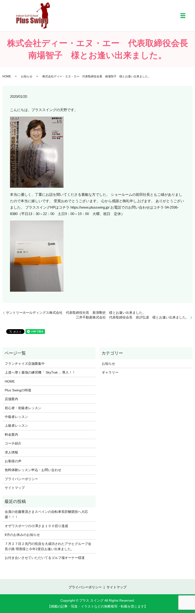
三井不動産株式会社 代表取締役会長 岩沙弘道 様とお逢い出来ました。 (132, 317)
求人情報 (11, 452)
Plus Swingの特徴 (18, 390)
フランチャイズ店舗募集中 (25, 363)
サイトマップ (15, 488)
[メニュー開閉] (182, 15)
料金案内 (11, 434)
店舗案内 (11, 399)
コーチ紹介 (13, 443)
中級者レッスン (16, 417)
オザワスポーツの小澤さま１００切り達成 (36, 526)
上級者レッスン (16, 425)
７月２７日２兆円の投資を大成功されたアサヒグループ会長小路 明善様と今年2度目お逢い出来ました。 (48, 546)
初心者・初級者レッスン (23, 408)
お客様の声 (13, 461)
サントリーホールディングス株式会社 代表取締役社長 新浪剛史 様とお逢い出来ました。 (77, 312)
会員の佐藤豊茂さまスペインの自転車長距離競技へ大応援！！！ (46, 514)
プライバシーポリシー (21, 479)
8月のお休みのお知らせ (22, 535)
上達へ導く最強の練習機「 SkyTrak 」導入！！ (40, 372)
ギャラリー (110, 372)
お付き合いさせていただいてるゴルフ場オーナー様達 (45, 558)
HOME (6, 76)
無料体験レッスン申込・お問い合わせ (33, 470)
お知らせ (26, 76)
